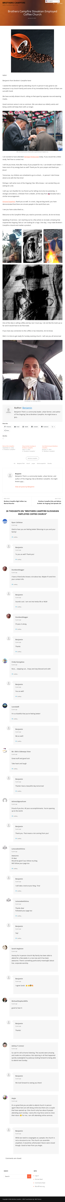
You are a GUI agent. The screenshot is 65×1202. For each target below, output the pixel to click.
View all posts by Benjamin (24, 487)
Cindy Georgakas (18, 662)
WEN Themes (38, 1199)
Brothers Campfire (14, 2)
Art (14, 463)
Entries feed (39, 1179)
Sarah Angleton (17, 949)
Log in (37, 1176)
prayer (33, 463)
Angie (14, 1098)
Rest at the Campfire (8, 446)
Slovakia (49, 463)
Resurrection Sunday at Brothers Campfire (29, 447)
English (50, 1)
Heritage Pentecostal (31, 157)
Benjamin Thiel (21, 463)
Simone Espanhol (9, 202)
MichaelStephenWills (20, 1001)
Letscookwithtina (18, 849)
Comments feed (40, 1183)
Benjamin (27, 407)
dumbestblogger (18, 570)
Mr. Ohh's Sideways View (21, 752)
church (28, 463)
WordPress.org (40, 1186)
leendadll (15, 707)
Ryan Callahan (17, 522)
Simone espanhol (41, 463)
